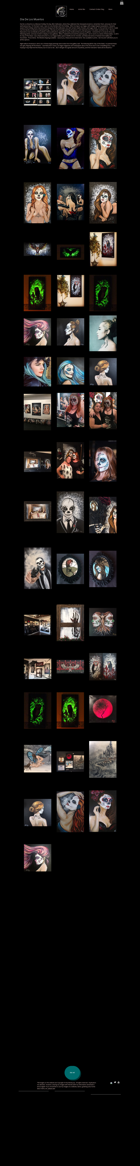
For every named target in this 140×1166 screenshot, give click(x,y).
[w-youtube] (118, 1082)
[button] (122, 2)
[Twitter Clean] (115, 1082)
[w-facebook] (111, 1083)
